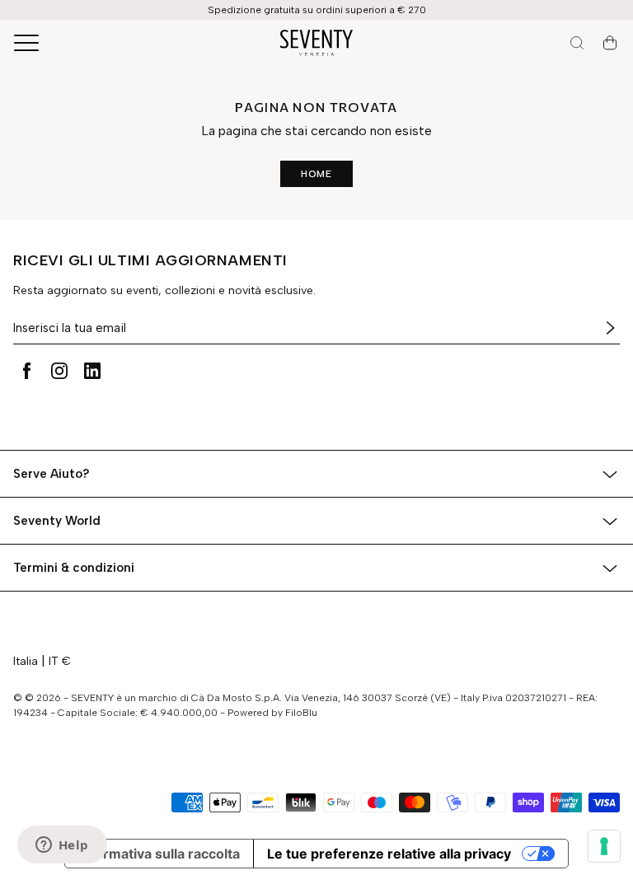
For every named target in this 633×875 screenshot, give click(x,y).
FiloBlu (301, 712)
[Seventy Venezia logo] (316, 43)
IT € (60, 661)
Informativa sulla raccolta (159, 853)
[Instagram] (59, 371)
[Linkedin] (92, 371)
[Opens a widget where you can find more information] (61, 846)
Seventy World (57, 520)
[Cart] (610, 43)
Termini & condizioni (73, 567)
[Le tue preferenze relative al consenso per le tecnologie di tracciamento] (604, 846)
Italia (25, 661)
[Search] (577, 43)
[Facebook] (26, 371)
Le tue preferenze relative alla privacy (389, 853)
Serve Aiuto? (51, 473)
